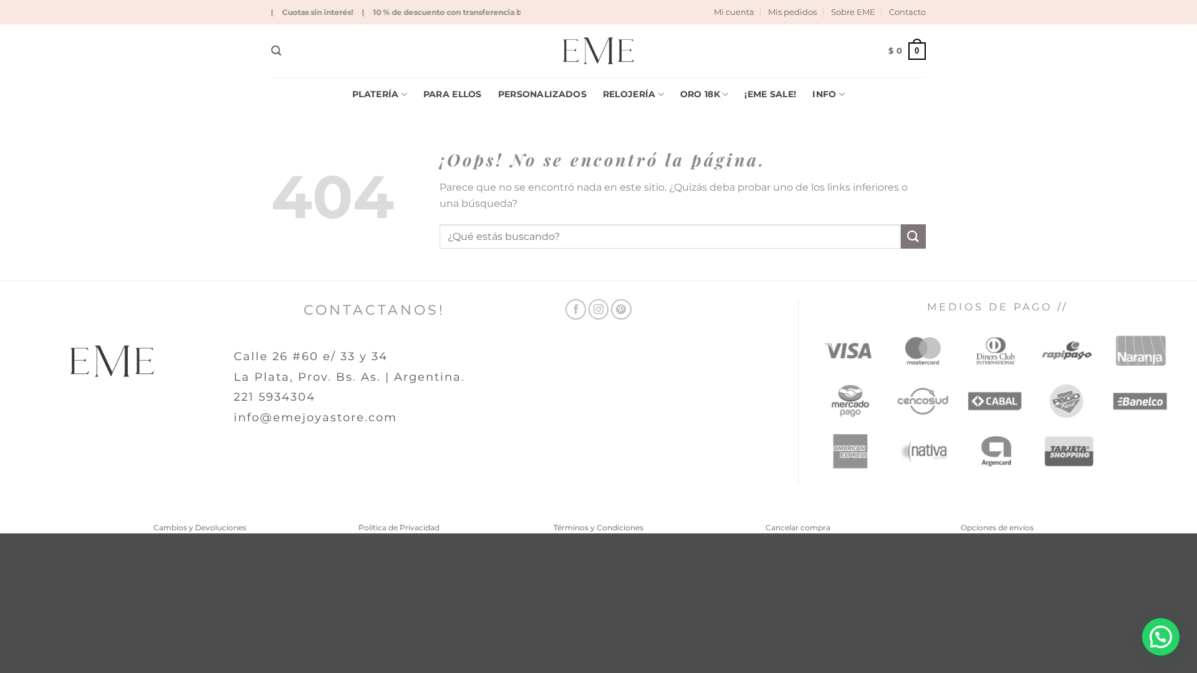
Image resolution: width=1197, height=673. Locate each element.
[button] (276, 51)
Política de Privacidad (399, 527)
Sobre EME (853, 12)
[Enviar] (913, 236)
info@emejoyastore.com (315, 417)
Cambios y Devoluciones (199, 527)
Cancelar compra (798, 527)
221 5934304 (274, 397)
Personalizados (542, 94)
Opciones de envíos (997, 527)
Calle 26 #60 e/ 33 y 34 (311, 356)
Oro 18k (700, 94)
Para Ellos (452, 94)
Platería (375, 94)
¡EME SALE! (770, 94)
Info (824, 94)
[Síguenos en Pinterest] (621, 309)
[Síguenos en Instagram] (599, 309)
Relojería (629, 94)
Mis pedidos (792, 12)
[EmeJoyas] (599, 50)
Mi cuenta (734, 12)
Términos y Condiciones (598, 527)
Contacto (907, 12)
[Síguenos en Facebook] (575, 309)
